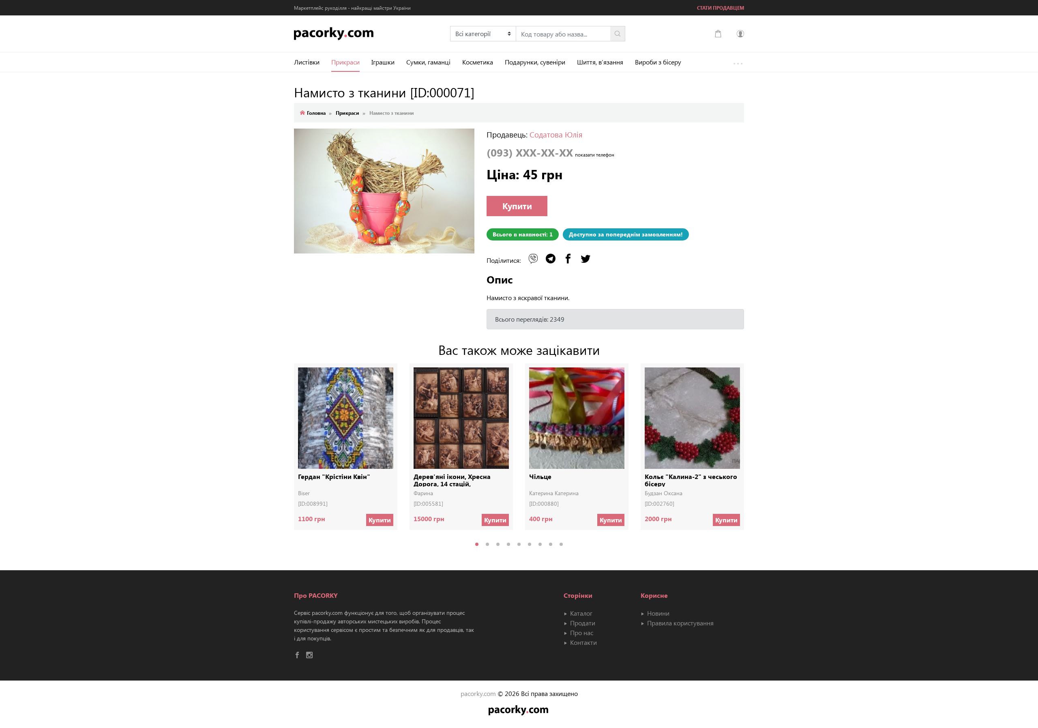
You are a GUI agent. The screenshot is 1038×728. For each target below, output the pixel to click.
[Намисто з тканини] (384, 197)
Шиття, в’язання (600, 62)
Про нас (580, 632)
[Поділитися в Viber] (533, 259)
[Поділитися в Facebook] (568, 258)
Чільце (540, 477)
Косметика (477, 62)
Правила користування (680, 622)
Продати (581, 622)
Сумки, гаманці (428, 62)
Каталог (580, 613)
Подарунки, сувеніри (535, 62)
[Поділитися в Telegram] (550, 258)
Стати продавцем (720, 7)
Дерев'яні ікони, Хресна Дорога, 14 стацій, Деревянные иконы (452, 480)
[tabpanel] (345, 452)
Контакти (582, 642)
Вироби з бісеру (658, 62)
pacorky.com (478, 693)
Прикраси (345, 62)
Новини (657, 613)
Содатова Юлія (556, 134)
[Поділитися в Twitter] (585, 258)
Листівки (307, 62)
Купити (517, 205)
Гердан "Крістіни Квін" (334, 477)
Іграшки (383, 62)
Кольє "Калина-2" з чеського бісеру (691, 480)
